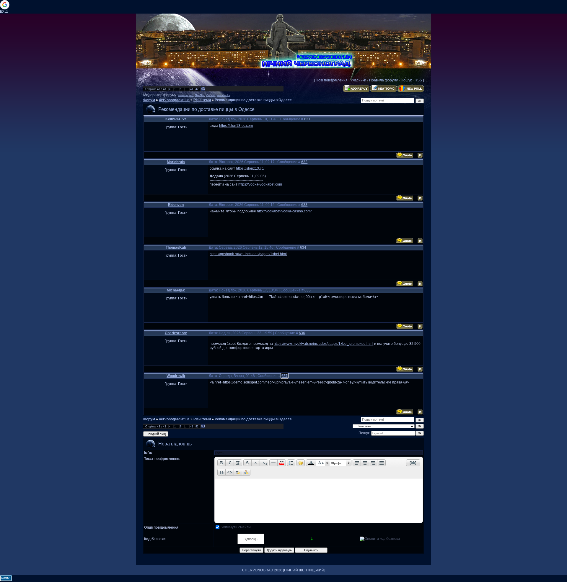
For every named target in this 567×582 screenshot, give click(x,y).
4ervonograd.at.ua (174, 100)
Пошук (406, 80)
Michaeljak (176, 290)
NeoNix (199, 95)
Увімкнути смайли (236, 527)
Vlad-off (210, 95)
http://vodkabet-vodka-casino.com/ (284, 211)
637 (284, 376)
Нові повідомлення (332, 80)
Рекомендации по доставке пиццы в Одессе (253, 100)
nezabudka (223, 95)
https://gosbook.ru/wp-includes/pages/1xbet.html (248, 254)
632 (304, 162)
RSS (418, 80)
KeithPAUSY (175, 119)
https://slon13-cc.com (236, 126)
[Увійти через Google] (4, 4)
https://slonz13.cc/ (250, 168)
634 (303, 247)
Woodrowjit (176, 376)
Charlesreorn (176, 333)
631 (307, 119)
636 (302, 333)
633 (304, 205)
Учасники (358, 80)
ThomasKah (176, 247)
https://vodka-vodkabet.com (260, 184)
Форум (149, 100)
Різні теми (202, 100)
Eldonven (176, 205)
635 (307, 290)
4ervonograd (185, 95)
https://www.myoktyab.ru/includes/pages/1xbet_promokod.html (323, 344)
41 (191, 89)
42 (196, 89)
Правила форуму (383, 80)
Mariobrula (176, 162)
